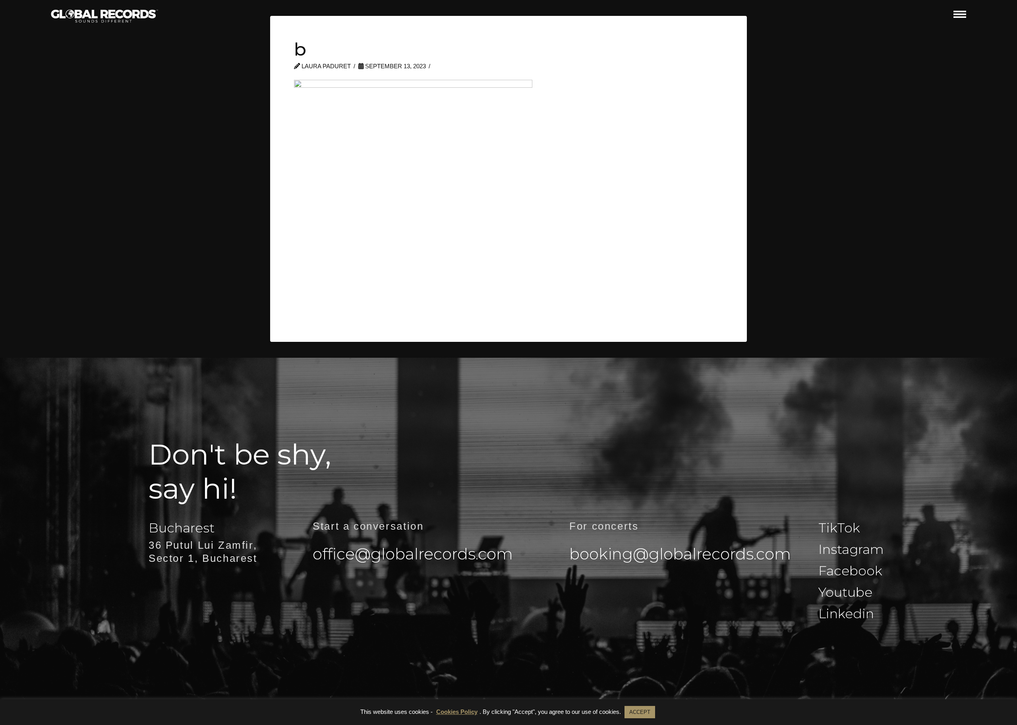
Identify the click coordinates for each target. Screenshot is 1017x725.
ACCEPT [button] (639, 712)
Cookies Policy (457, 711)
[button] (959, 14)
